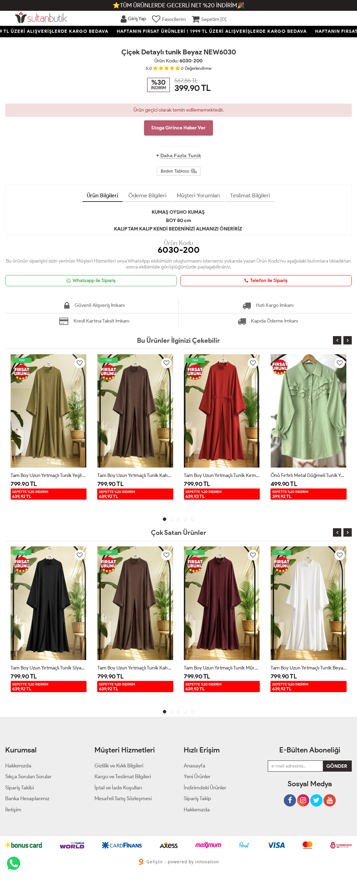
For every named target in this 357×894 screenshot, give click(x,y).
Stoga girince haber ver (178, 128)
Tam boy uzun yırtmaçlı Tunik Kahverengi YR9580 (135, 475)
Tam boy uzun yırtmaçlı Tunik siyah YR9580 (48, 668)
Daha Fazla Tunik (180, 155)
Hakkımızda (197, 809)
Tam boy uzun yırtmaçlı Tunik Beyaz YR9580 (309, 668)
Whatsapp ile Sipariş (94, 280)
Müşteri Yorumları (198, 195)
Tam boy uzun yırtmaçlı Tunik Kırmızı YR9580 (222, 475)
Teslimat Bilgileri (250, 195)
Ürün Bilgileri (102, 195)
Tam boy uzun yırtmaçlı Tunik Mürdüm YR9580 (222, 668)
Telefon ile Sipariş (269, 280)
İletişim (13, 809)
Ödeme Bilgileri (147, 195)
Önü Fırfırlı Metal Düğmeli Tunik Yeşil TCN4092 (309, 475)
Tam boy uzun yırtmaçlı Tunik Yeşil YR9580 (48, 475)
